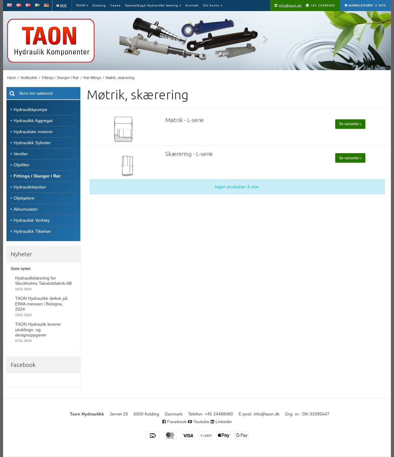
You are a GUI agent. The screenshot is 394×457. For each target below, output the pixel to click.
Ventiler (21, 153)
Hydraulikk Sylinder (32, 142)
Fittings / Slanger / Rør (37, 175)
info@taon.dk (290, 5)
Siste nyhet (20, 269)
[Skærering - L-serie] (125, 163)
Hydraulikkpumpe (30, 109)
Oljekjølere (24, 198)
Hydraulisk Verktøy (32, 220)
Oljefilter (22, 164)
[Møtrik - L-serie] (125, 129)
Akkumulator (26, 209)
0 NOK (367, 5)
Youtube (200, 421)
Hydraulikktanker (30, 187)
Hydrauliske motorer (33, 131)
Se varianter (349, 124)
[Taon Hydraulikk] (59, 41)
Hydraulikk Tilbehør (32, 231)
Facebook (176, 421)
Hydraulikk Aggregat (33, 120)
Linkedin (223, 421)
